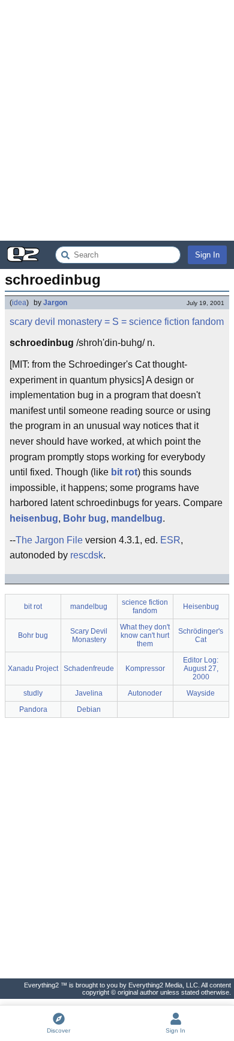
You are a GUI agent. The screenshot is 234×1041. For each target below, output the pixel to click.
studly (33, 693)
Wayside (201, 693)
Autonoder (145, 693)
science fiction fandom (176, 322)
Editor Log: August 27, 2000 (200, 668)
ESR (170, 540)
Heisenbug (201, 606)
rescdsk (86, 555)
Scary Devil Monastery (88, 635)
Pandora (33, 709)
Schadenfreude (89, 668)
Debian (89, 709)
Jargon (55, 302)
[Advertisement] (117, 120)
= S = (115, 322)
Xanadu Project (33, 668)
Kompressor (145, 668)
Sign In (207, 254)
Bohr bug (84, 518)
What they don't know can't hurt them (145, 635)
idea (19, 302)
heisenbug (34, 518)
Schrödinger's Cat (200, 635)
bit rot (124, 472)
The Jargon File (49, 540)
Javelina (89, 693)
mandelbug (137, 518)
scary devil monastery (56, 322)
